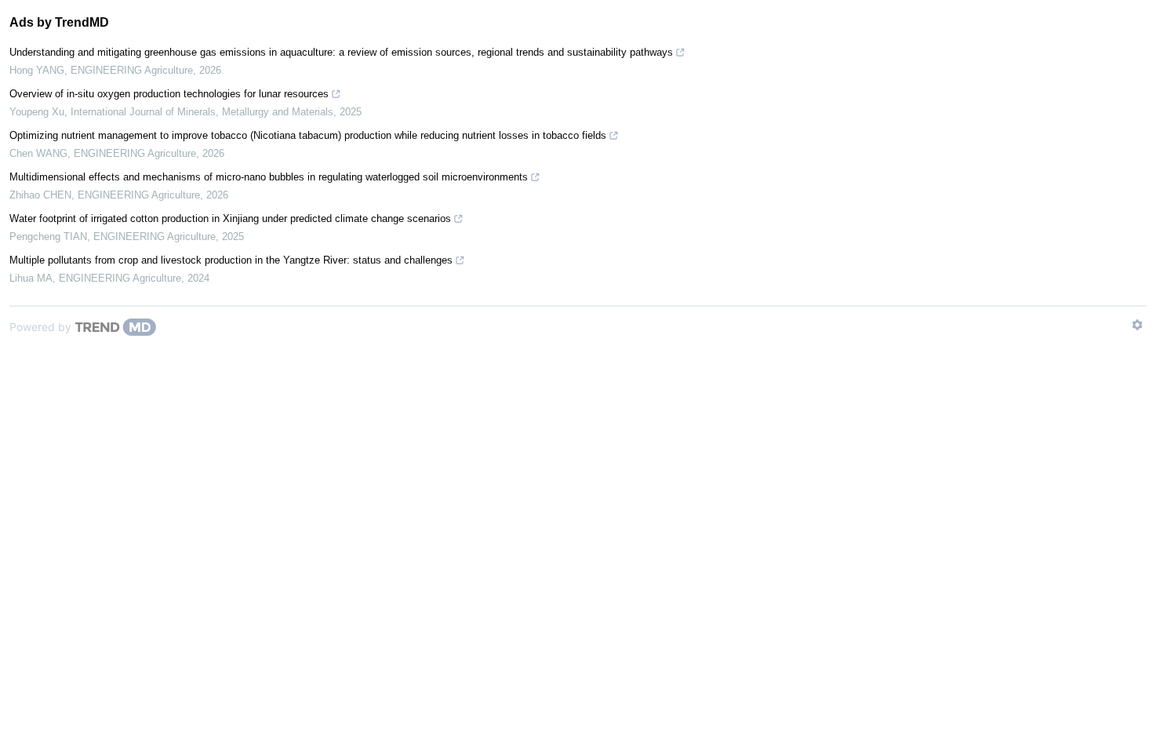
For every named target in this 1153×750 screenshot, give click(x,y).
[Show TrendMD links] (1137, 325)
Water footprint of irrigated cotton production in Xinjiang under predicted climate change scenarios (230, 218)
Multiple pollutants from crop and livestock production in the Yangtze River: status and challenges (231, 260)
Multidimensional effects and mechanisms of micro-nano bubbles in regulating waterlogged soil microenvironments (268, 177)
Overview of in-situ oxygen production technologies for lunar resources (169, 94)
